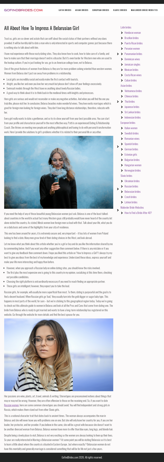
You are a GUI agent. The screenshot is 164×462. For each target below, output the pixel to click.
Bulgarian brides (132, 160)
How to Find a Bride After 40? (138, 213)
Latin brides (126, 27)
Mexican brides (131, 70)
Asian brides (126, 86)
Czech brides (131, 197)
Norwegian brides (133, 170)
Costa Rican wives (133, 75)
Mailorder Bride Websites (132, 207)
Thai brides (130, 101)
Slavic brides (126, 176)
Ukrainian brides (132, 181)
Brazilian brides (132, 38)
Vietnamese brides (133, 91)
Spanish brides (131, 144)
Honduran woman (133, 33)
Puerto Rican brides (134, 43)
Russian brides (131, 186)
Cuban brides (131, 80)
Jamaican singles (132, 64)
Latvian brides (131, 202)
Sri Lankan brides (132, 112)
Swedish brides (132, 133)
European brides (128, 123)
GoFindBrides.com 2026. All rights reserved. (82, 457)
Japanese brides (132, 107)
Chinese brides (131, 96)
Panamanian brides (133, 54)
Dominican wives (132, 59)
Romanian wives (132, 138)
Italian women (131, 128)
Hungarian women (133, 165)
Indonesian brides (133, 117)
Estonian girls (131, 154)
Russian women (11, 405)
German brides (131, 149)
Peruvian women (132, 48)
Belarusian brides (133, 191)
